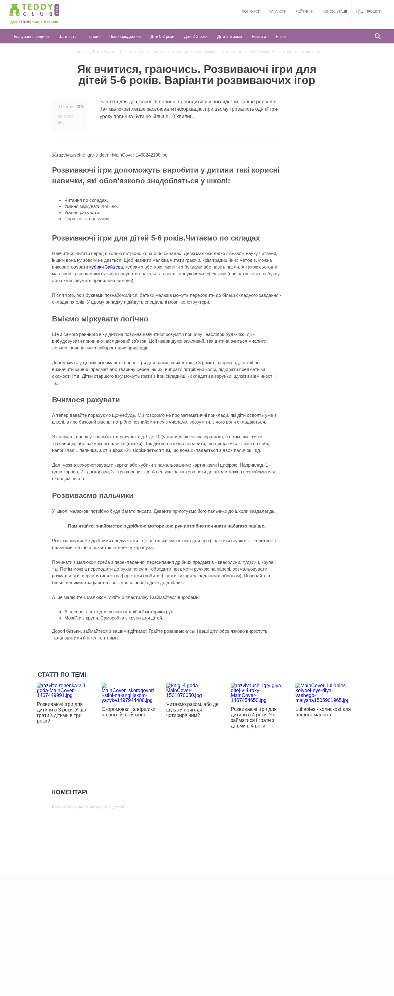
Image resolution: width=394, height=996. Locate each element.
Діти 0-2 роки (162, 36)
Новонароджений (125, 36)
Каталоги (278, 11)
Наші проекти (368, 11)
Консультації (335, 11)
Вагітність (67, 36)
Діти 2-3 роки (196, 36)
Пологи (92, 36)
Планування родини (30, 36)
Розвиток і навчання (138, 52)
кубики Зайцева (106, 266)
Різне (281, 36)
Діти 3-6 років (229, 36)
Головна (80, 52)
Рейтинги (305, 11)
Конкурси (251, 11)
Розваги (259, 36)
